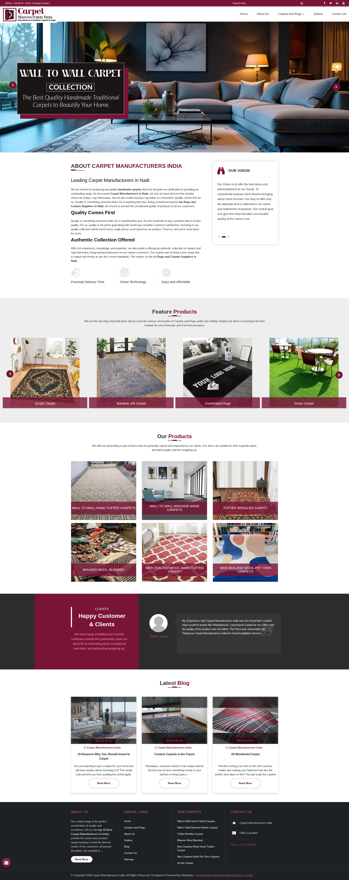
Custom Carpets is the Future (174, 754)
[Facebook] (324, 3)
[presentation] (12, 85)
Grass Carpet (304, 403)
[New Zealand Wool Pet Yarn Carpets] (245, 555)
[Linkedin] (337, 3)
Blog (126, 846)
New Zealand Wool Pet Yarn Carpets (245, 569)
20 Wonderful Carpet (245, 754)
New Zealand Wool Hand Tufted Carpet (174, 569)
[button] (220, 237)
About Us (263, 13)
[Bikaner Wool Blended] (103, 555)
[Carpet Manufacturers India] (29, 14)
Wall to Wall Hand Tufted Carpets (104, 508)
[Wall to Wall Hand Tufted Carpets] (103, 493)
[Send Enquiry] (6, 862)
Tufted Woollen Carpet (245, 508)
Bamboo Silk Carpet (131, 403)
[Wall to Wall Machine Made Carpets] (174, 493)
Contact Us (339, 13)
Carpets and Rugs (290, 13)
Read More (103, 783)
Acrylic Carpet (45, 403)
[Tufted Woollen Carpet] (245, 493)
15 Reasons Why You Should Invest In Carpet (103, 756)
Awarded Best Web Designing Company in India (224, 875)
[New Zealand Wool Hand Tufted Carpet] (174, 555)
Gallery (318, 13)
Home (244, 13)
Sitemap (129, 859)
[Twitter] (331, 3)
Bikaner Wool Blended (103, 570)
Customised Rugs (218, 403)
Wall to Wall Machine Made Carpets (174, 508)
